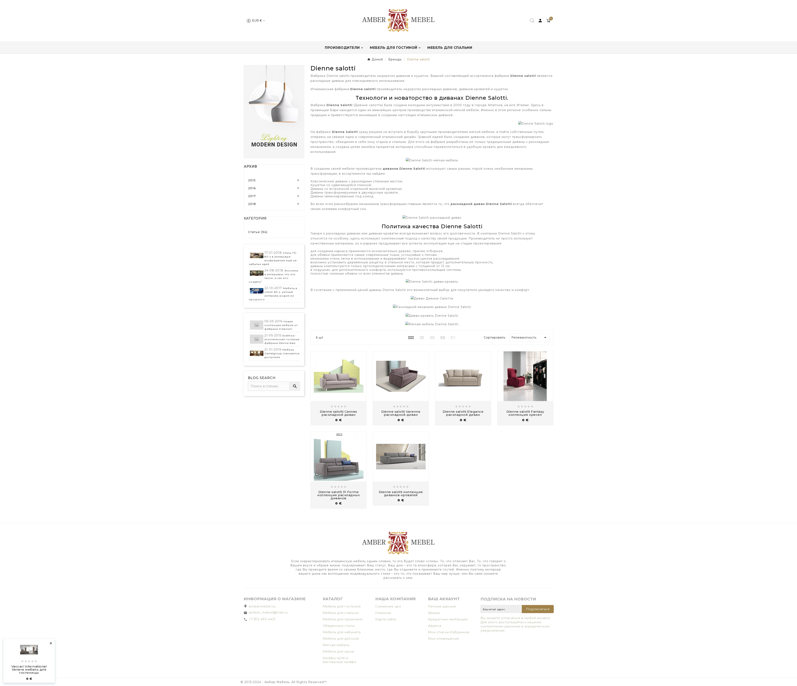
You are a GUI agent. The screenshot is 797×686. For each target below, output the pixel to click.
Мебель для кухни (338, 651)
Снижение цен (388, 606)
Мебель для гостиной (342, 606)
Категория (255, 218)
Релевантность (529, 337)
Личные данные (442, 606)
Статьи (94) (257, 232)
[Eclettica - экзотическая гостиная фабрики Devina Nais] (256, 339)
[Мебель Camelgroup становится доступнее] (256, 353)
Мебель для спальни (341, 613)
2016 (252, 188)
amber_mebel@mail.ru (268, 612)
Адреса (434, 626)
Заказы (434, 613)
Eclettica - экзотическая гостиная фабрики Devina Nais (281, 339)
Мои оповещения (443, 639)
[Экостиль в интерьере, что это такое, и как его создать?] (256, 273)
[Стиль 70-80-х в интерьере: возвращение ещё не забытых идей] (256, 255)
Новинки (383, 613)
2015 (252, 180)
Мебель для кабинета (342, 632)
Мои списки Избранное (449, 632)
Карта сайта (385, 619)
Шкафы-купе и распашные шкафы (340, 660)
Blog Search (261, 378)
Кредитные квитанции (448, 619)
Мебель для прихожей (342, 619)
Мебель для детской (341, 639)
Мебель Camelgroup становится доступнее (281, 353)
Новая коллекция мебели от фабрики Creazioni (281, 325)
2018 (252, 204)
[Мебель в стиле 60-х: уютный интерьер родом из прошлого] (256, 291)
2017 (252, 196)
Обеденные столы (339, 626)
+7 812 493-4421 (262, 619)
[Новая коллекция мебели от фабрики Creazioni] (256, 325)
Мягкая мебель (336, 645)
